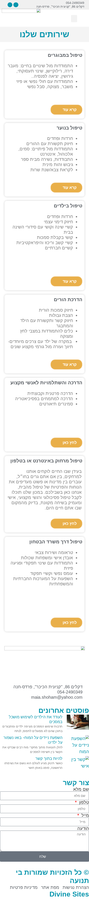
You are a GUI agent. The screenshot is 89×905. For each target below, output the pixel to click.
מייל (84, 815)
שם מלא (81, 789)
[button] (4, 4)
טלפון (83, 802)
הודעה (83, 828)
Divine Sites (69, 894)
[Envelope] (15, 4)
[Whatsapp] (10, 4)
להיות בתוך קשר (48, 758)
